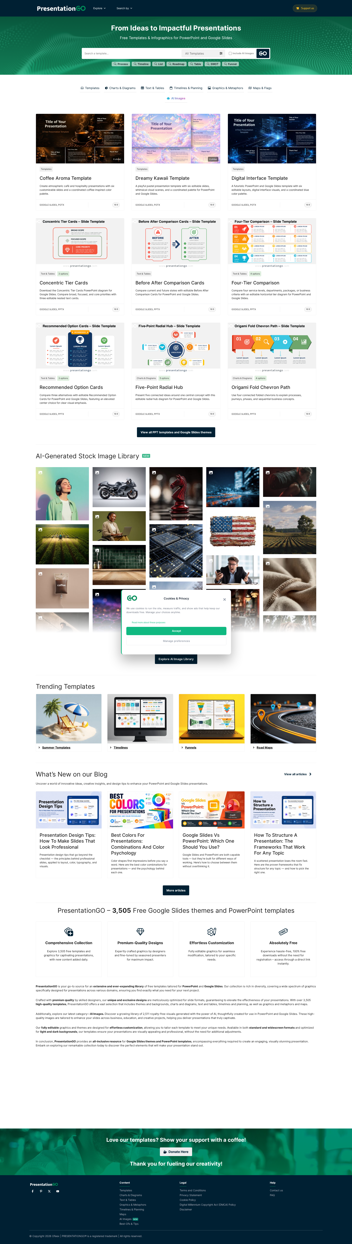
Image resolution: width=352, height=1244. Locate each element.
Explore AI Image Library (176, 659)
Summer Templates (56, 747)
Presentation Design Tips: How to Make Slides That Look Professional (68, 841)
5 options (164, 378)
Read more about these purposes (148, 622)
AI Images (125, 1218)
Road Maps (265, 747)
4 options (255, 273)
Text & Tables (48, 273)
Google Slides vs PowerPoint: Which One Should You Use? (208, 841)
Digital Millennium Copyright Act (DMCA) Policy (208, 1204)
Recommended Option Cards (71, 387)
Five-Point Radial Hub (159, 387)
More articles (176, 890)
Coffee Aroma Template (65, 178)
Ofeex (55, 1236)
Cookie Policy (188, 1199)
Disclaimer (186, 1209)
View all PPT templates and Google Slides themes (176, 432)
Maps (123, 1214)
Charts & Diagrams (146, 378)
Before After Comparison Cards (169, 283)
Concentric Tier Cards (64, 283)
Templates (46, 169)
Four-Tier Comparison (255, 283)
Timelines (121, 747)
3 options (63, 273)
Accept (176, 630)
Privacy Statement (191, 1195)
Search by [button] (123, 8)
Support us (307, 8)
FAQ (272, 1195)
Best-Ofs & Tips (129, 1223)
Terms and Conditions (193, 1190)
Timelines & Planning (132, 1209)
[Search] (262, 53)
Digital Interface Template (260, 178)
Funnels (190, 747)
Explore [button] (97, 8)
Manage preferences (176, 640)
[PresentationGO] (61, 8)
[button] (224, 599)
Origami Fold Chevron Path (261, 387)
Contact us (276, 1190)
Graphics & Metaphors (133, 1204)
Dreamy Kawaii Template (162, 178)
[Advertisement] (176, 1095)
